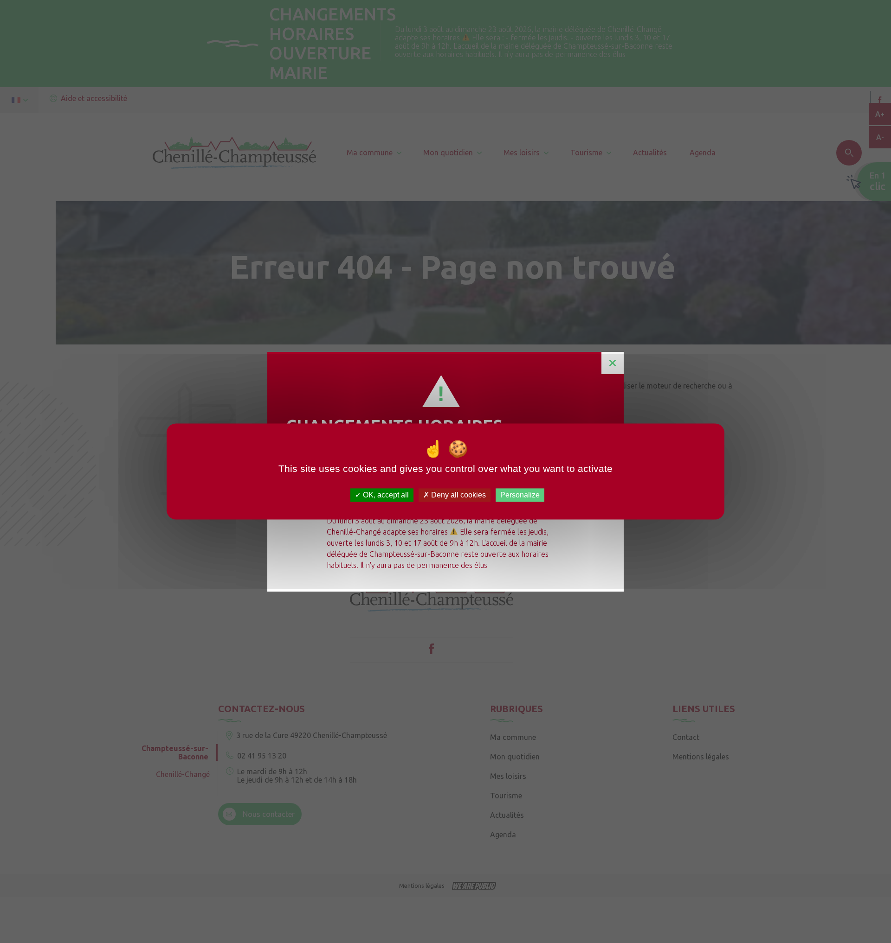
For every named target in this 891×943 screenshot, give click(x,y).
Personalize (520, 495)
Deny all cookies (457, 495)
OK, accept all (385, 495)
